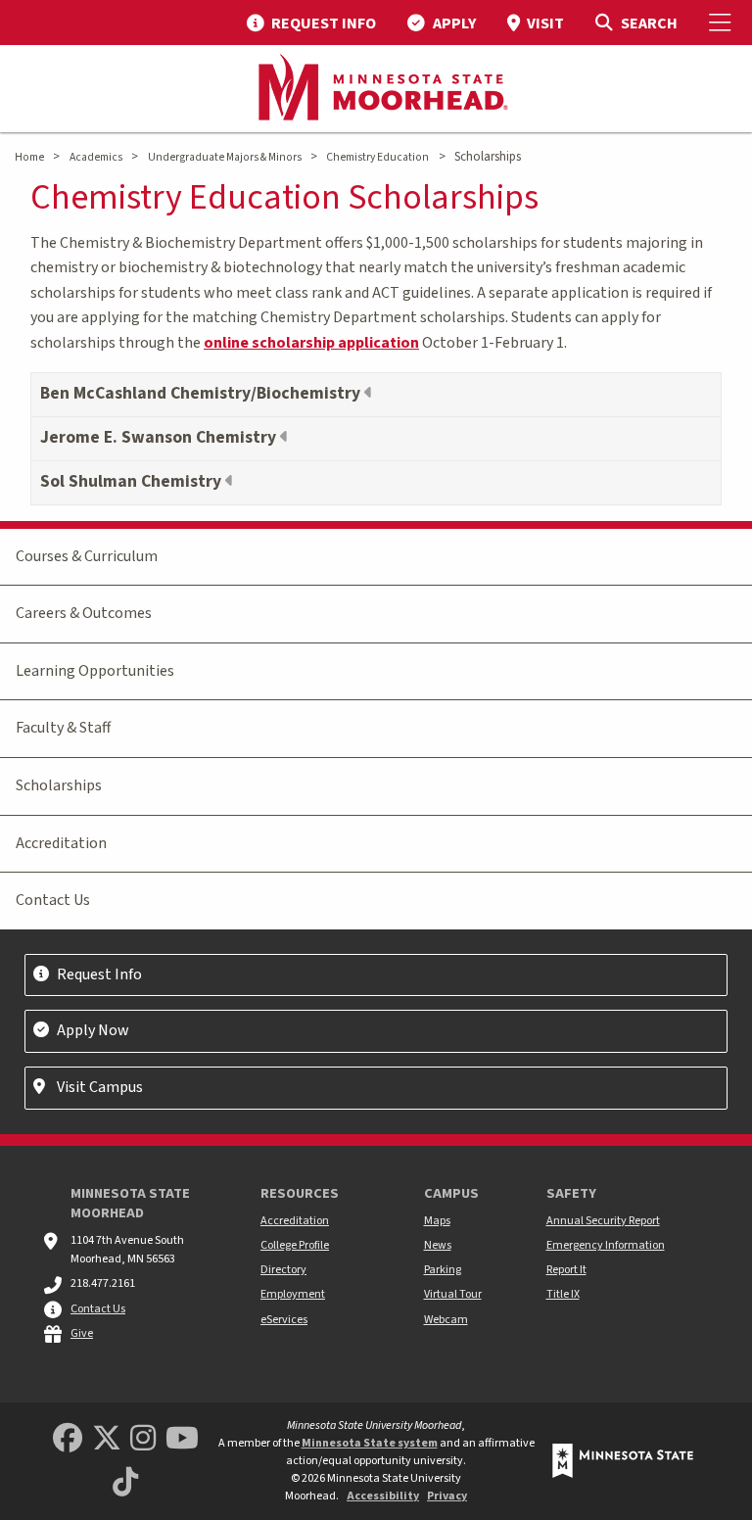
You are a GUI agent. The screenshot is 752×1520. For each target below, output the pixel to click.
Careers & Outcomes (84, 613)
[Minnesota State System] (622, 1460)
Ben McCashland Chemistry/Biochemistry (202, 393)
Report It (566, 1269)
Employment (292, 1294)
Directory (283, 1269)
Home (29, 157)
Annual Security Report (603, 1220)
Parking (442, 1269)
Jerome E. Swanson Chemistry (160, 437)
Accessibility (383, 1496)
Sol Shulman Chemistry (132, 481)
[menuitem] (311, 22)
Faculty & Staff (63, 727)
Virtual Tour (453, 1294)
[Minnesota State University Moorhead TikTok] (125, 1483)
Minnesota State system (370, 1443)
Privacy (447, 1496)
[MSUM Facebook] (67, 1439)
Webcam (446, 1319)
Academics (96, 157)
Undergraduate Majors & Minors (225, 157)
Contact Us (53, 900)
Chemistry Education (377, 157)
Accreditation (61, 843)
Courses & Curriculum (87, 556)
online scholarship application (311, 343)
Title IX (563, 1294)
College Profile (294, 1245)
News (437, 1245)
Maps (437, 1220)
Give (81, 1333)
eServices (283, 1319)
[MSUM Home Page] (376, 89)
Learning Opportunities (95, 671)
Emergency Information (605, 1245)
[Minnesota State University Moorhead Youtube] (182, 1439)
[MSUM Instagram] (143, 1439)
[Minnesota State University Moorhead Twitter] (106, 1439)
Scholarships (59, 785)
